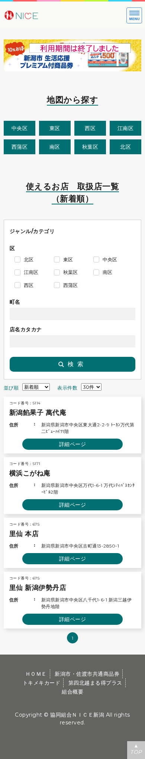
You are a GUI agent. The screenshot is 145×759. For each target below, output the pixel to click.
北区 (125, 146)
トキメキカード (42, 682)
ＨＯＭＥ (36, 674)
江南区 (125, 128)
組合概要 (72, 691)
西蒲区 (20, 146)
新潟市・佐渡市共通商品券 (87, 674)
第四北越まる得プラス (95, 682)
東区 (54, 128)
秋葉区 (90, 146)
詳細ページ (72, 444)
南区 (54, 146)
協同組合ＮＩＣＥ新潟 (77, 714)
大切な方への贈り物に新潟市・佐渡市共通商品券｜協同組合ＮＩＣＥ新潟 (44, 14)
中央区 (20, 128)
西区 (90, 128)
